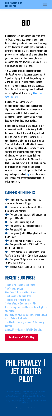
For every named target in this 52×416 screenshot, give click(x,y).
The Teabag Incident (14, 288)
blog (27, 174)
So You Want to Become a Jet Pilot (21, 303)
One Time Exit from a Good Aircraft (21, 292)
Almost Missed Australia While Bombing (23, 329)
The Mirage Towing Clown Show (20, 285)
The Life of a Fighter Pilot (17, 299)
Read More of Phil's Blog (21, 337)
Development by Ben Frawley (26, 408)
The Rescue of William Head (18, 296)
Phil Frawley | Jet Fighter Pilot (13, 4)
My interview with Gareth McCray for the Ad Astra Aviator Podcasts (26, 316)
